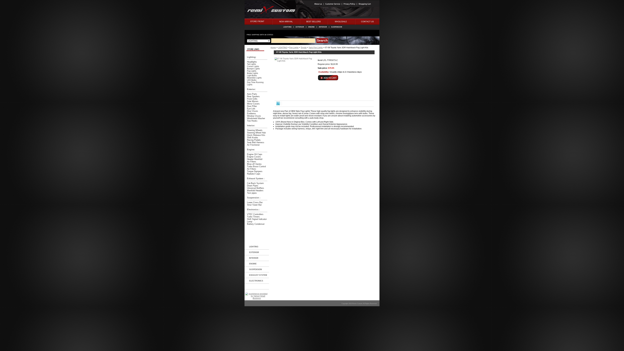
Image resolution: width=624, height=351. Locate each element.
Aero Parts (252, 94)
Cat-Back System (255, 183)
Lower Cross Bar (255, 202)
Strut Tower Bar (254, 205)
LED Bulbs (251, 80)
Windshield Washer (256, 118)
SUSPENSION (255, 269)
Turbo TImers (253, 216)
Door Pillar (252, 106)
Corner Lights (253, 66)
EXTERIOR (254, 252)
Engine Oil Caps (254, 154)
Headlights (252, 62)
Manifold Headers (255, 190)
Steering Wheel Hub (256, 132)
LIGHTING (282, 47)
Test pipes (252, 193)
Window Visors (254, 116)
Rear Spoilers (253, 96)
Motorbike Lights (254, 78)
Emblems (251, 113)
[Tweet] (278, 105)
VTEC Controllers (255, 214)
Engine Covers (254, 157)
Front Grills (252, 99)
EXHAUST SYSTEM (258, 275)
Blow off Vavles (254, 164)
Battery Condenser (256, 224)
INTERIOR (253, 258)
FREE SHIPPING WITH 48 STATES (260, 35)
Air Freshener (253, 145)
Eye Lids (251, 108)
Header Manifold (254, 159)
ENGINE (253, 264)
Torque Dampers (254, 171)
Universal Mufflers (255, 188)
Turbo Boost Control (256, 166)
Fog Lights (294, 47)
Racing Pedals (254, 140)
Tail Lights (251, 64)
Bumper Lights (253, 69)
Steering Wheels (254, 130)
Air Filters (251, 161)
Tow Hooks (252, 121)
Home (273, 47)
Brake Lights (252, 73)
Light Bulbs (252, 75)
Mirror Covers (253, 104)
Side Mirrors (252, 101)
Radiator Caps (253, 174)
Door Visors (252, 111)
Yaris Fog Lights (316, 47)
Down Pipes (252, 185)
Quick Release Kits (256, 135)
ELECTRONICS (256, 281)
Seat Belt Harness (255, 142)
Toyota (303, 47)
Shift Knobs (252, 137)
